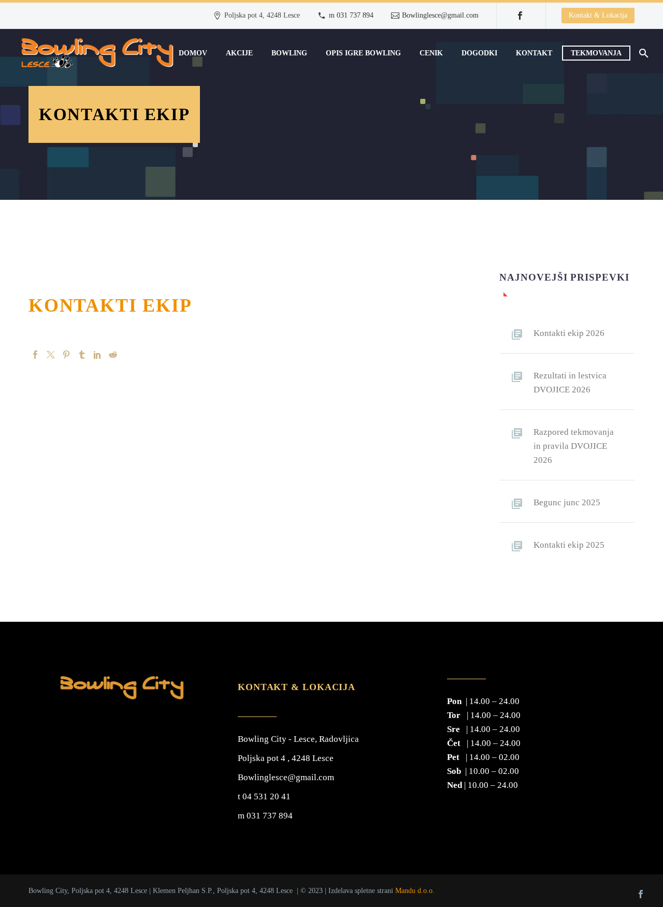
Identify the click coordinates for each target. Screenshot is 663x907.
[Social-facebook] (641, 894)
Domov (193, 53)
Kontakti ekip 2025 (569, 545)
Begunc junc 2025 (567, 502)
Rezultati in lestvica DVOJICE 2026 (570, 382)
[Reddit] (113, 354)
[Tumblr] (82, 354)
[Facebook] (520, 15)
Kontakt (534, 53)
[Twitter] (51, 354)
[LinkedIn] (97, 354)
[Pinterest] (66, 354)
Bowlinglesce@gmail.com (440, 15)
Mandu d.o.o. (415, 890)
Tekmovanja (596, 53)
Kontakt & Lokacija (598, 15)
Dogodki (479, 53)
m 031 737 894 (351, 15)
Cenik (431, 53)
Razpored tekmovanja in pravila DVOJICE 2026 (574, 446)
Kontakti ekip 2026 (569, 333)
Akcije (239, 53)
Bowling (289, 53)
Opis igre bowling (363, 53)
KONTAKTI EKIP (110, 305)
